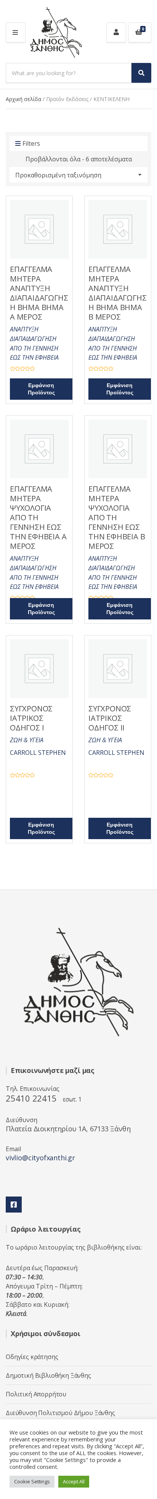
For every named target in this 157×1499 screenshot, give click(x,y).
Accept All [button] (74, 1481)
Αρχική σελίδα (23, 99)
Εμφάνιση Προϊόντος (41, 389)
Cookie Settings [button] (32, 1481)
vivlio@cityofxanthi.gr (40, 1157)
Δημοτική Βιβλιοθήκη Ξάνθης (48, 1375)
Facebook (14, 1205)
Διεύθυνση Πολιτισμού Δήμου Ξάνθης (60, 1413)
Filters (31, 143)
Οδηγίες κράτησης (32, 1357)
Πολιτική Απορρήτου (36, 1394)
